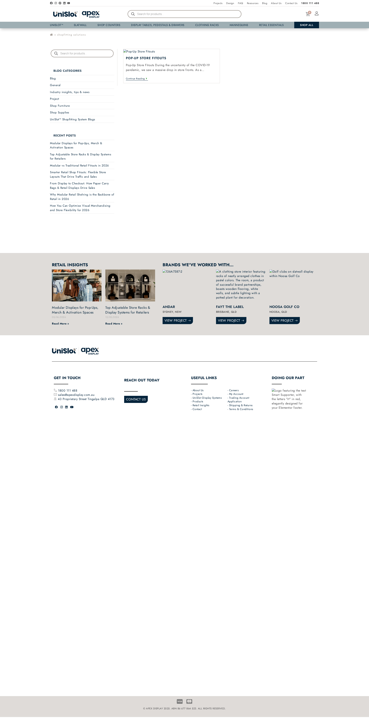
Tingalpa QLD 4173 (101, 399)
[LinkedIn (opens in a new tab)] (66, 407)
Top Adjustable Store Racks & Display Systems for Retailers (127, 310)
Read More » (60, 323)
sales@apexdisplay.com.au (76, 395)
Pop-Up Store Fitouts (146, 58)
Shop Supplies (59, 112)
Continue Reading (137, 78)
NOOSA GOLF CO (284, 306)
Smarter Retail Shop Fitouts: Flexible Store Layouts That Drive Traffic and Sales (78, 174)
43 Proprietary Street (73, 399)
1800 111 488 (67, 390)
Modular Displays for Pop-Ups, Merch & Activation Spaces (75, 310)
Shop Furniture (60, 106)
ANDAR (169, 306)
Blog (53, 78)
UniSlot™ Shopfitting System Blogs (72, 119)
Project (54, 99)
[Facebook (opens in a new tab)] (56, 407)
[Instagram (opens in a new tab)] (61, 407)
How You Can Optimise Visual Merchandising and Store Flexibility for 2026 (80, 208)
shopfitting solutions (71, 35)
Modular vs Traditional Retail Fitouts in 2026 (79, 165)
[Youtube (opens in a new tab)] (72, 407)
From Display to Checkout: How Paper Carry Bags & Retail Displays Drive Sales (79, 185)
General (55, 85)
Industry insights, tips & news (69, 92)
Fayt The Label (230, 306)
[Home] (51, 35)
